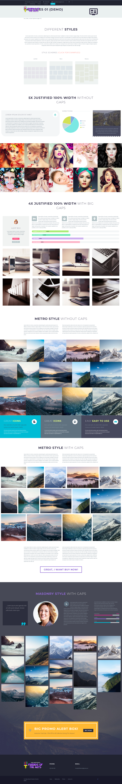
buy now (88, 730)
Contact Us (46, 3)
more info (16, 242)
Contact (16, 238)
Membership (32, 3)
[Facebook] (69, 1)
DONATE (52, 3)
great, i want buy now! (61, 569)
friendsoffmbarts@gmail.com (58, 1)
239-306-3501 (46, 1)
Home (26, 3)
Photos (39, 3)
